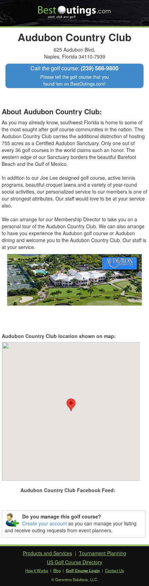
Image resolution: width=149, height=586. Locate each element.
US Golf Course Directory (74, 562)
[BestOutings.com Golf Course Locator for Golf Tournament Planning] (74, 9)
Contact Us (114, 570)
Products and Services (47, 553)
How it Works (36, 570)
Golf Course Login (83, 570)
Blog (57, 570)
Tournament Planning (102, 553)
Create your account (44, 523)
